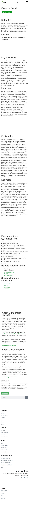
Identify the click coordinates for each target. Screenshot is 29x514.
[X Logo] (21, 478)
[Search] (26, 397)
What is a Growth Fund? (8, 242)
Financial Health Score (6, 465)
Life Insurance (4, 437)
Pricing (2, 420)
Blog (2, 467)
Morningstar (7, 287)
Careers (3, 417)
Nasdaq (4, 333)
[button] (18, 2)
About (2, 413)
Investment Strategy (9, 272)
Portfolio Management (10, 273)
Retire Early (4, 447)
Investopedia (7, 284)
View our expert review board (10, 377)
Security (3, 424)
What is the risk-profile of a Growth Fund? (13, 245)
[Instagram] (27, 478)
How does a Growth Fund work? (10, 243)
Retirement (4, 450)
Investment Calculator (7, 460)
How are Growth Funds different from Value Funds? (13, 249)
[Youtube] (24, 478)
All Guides (3, 452)
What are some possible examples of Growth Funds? (13, 259)
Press (2, 422)
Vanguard (6, 288)
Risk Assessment (8, 275)
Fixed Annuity (4, 432)
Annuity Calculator (6, 458)
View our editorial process (9, 345)
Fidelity (6, 285)
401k (2, 443)
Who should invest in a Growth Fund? (11, 247)
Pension (3, 435)
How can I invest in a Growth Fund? (11, 253)
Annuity (3, 430)
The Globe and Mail (11, 333)
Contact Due (4, 415)
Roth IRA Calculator (6, 462)
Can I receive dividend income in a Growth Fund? (15, 251)
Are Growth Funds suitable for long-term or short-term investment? (13, 255)
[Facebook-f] (19, 478)
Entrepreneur (20, 333)
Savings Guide (4, 445)
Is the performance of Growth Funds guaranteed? (11, 262)
